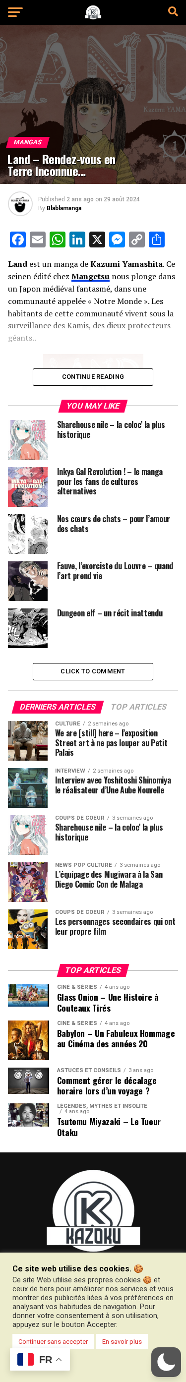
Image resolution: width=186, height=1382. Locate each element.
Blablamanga (64, 208)
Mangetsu (90, 276)
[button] (166, 1362)
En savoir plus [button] (122, 1341)
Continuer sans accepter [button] (53, 1341)
